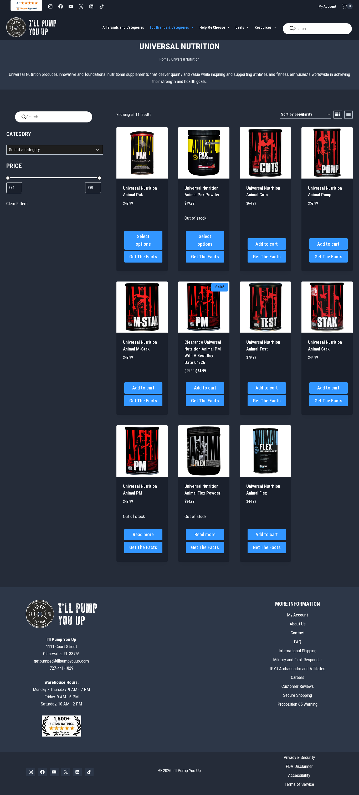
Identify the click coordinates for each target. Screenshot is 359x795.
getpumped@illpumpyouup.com (61, 660)
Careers (297, 677)
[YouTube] (70, 6)
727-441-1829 (61, 667)
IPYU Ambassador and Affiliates (297, 668)
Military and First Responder (297, 659)
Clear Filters (17, 203)
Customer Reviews (297, 686)
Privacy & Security (299, 757)
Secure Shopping (297, 695)
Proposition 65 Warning (297, 704)
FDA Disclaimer (299, 766)
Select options (143, 240)
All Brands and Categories (123, 27)
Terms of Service (299, 784)
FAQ (297, 641)
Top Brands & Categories (169, 27)
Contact (298, 632)
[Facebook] (60, 6)
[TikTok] (101, 6)
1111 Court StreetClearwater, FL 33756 (61, 646)
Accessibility (299, 775)
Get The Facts (143, 256)
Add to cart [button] (266, 244)
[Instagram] (50, 6)
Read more (143, 534)
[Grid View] (338, 114)
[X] (80, 6)
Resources (263, 27)
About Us (298, 623)
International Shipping (297, 650)
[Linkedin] (91, 6)
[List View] (348, 114)
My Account (327, 6)
